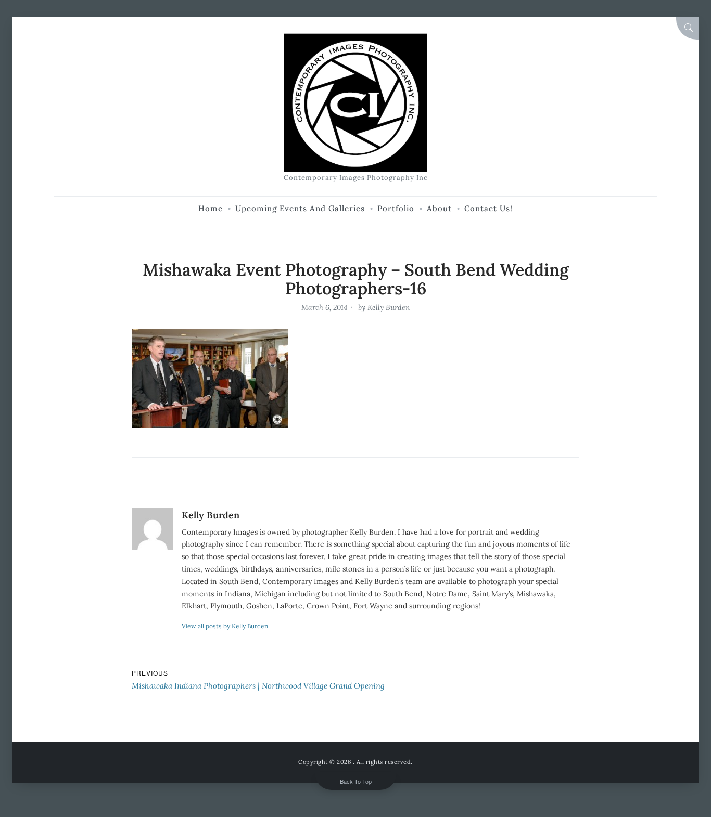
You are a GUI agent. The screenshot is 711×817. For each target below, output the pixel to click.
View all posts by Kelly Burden (225, 626)
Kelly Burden (388, 307)
